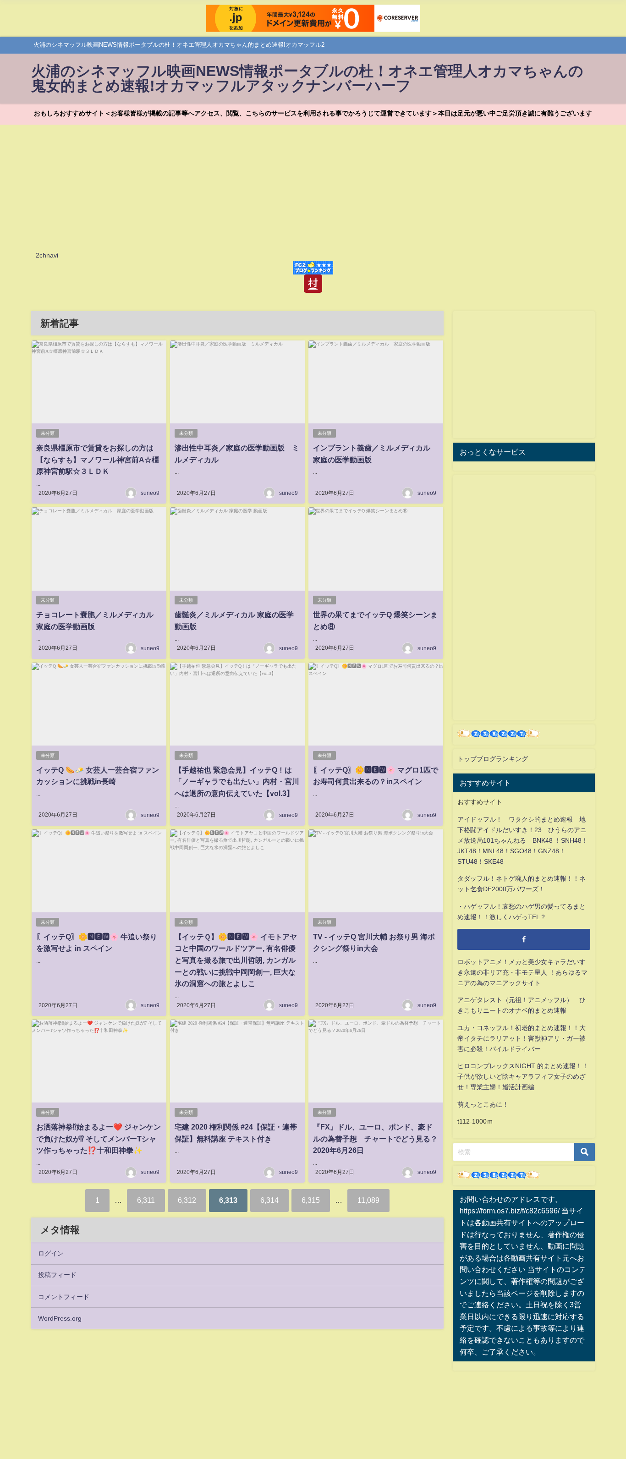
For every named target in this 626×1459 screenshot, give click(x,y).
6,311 (146, 1200)
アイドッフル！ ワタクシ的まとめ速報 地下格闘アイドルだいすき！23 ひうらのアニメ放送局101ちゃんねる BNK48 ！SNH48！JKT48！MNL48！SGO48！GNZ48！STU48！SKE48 (522, 840)
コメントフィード (63, 1297)
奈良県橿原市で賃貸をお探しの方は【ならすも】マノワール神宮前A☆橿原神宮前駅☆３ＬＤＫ (97, 459)
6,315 (311, 1200)
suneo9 (150, 493)
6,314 (269, 1200)
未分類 (48, 433)
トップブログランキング (492, 759)
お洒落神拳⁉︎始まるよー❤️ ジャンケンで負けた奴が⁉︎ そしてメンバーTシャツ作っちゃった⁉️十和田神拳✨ (98, 1138)
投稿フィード (57, 1275)
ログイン (51, 1253)
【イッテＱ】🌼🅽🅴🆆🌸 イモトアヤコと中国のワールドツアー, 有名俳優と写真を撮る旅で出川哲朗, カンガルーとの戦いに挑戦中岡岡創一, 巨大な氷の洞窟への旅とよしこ (236, 960)
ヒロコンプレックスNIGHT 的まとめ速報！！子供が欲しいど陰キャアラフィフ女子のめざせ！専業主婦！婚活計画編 (522, 1076)
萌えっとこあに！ (483, 1104)
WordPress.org (60, 1318)
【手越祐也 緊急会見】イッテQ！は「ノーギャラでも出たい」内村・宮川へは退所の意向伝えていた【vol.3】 (237, 781)
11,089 (368, 1200)
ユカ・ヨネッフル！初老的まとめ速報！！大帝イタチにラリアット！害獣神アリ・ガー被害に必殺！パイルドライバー (521, 1038)
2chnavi (47, 255)
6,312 (187, 1200)
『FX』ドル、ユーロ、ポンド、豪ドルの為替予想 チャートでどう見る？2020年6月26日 (375, 1138)
